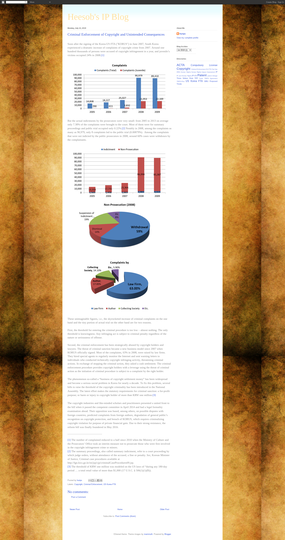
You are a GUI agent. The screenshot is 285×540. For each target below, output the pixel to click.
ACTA (181, 65)
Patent (202, 75)
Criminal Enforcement (93, 484)
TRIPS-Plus (181, 81)
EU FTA (208, 69)
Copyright (78, 484)
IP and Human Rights (184, 76)
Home (119, 509)
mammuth (148, 534)
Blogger (167, 534)
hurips (183, 34)
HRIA (178, 72)
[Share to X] (95, 480)
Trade (201, 78)
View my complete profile (187, 38)
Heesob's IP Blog (98, 17)
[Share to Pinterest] (101, 480)
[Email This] (89, 480)
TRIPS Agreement (210, 78)
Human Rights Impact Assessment (203, 72)
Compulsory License (204, 65)
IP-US (194, 76)
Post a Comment (78, 497)
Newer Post (75, 509)
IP (216, 72)
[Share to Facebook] (98, 480)
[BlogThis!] (92, 480)
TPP (196, 78)
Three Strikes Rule (185, 78)
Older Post (164, 509)
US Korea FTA (109, 484)
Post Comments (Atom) (125, 516)
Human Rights (186, 72)
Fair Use (214, 69)
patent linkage (212, 76)
